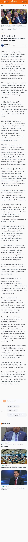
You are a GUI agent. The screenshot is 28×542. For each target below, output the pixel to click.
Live (23, 5)
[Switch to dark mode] (23, 2)
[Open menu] (2, 5)
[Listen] (14, 45)
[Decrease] (23, 45)
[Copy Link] (15, 36)
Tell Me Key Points (12, 410)
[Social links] (2, 2)
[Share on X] (5, 36)
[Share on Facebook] (2, 36)
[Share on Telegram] (10, 36)
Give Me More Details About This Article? (17, 414)
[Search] (7, 2)
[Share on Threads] (12, 36)
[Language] (5, 2)
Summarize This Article (13, 406)
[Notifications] (25, 2)
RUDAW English (7, 44)
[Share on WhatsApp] (7, 36)
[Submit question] (4, 401)
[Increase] (26, 45)
